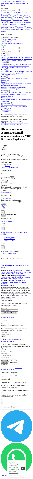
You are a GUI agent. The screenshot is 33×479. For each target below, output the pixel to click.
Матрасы (23, 64)
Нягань (19, 22)
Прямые (3, 78)
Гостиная (4, 55)
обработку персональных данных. (19, 295)
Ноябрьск (11, 22)
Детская (3, 69)
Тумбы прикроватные (7, 67)
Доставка (9, 1)
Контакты (4, 3)
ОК (23, 468)
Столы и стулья (6, 103)
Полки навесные (12, 60)
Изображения (5, 360)
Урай (4, 29)
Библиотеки (22, 60)
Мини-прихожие (24, 277)
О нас (14, 3)
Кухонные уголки (6, 87)
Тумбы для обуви (13, 92)
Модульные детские (7, 71)
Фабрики (19, 3)
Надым (26, 17)
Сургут (12, 27)
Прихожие (4, 92)
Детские (14, 78)
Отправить (4, 364)
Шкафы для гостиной (25, 59)
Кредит (9, 3)
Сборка (3, 5)
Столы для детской (17, 73)
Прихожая (4, 90)
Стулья (25, 85)
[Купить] (3, 212)
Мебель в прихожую (7, 272)
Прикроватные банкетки (21, 66)
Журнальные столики (20, 106)
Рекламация (4, 282)
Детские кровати (19, 71)
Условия (7, 166)
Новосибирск (17, 20)
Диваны (3, 76)
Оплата (24, 1)
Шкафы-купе (17, 99)
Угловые (8, 78)
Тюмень (28, 27)
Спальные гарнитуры (7, 64)
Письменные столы (7, 106)
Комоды (8, 73)
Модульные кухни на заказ (9, 84)
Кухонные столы (17, 85)
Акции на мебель (18, 278)
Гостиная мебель (12, 270)
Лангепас (13, 15)
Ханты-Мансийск (25, 29)
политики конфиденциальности (11, 316)
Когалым (26, 12)
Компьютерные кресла (8, 74)
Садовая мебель (6, 108)
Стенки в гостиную (7, 57)
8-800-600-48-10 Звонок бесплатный (12, 43)
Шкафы (3, 97)
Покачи (5, 24)
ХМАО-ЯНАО (16, 1)
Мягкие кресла (22, 78)
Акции (9, 110)
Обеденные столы (6, 105)
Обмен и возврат (14, 282)
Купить (3, 149)
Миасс (10, 17)
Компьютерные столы (19, 105)
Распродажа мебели (19, 275)
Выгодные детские (7, 278)
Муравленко (18, 17)
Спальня (3, 62)
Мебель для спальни (23, 270)
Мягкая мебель (9, 273)
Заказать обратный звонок (8, 312)
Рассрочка (14, 167)
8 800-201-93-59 (6, 41)
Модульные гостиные (20, 57)
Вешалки (21, 92)
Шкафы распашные (7, 99)
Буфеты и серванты (12, 59)
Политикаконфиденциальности (7, 284)
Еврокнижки (5, 80)
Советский (22, 24)
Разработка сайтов (6, 299)
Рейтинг (3, 349)
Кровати (17, 64)
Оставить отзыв (6, 192)
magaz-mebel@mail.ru (9, 39)
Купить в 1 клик (6, 167)
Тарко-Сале (20, 27)
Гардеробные (5, 101)
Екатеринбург (17, 12)
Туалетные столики (21, 67)
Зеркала (11, 66)
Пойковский (27, 22)
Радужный (13, 24)
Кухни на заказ (17, 87)
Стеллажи (4, 60)
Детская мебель (18, 272)
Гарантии (25, 3)
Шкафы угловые (27, 99)
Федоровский (12, 29)
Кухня (3, 82)
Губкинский (6, 12)
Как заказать (23, 282)
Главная (3, 1)
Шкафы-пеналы (15, 94)
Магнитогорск (23, 15)
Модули (8, 111)
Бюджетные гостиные (7, 277)
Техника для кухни (14, 89)
